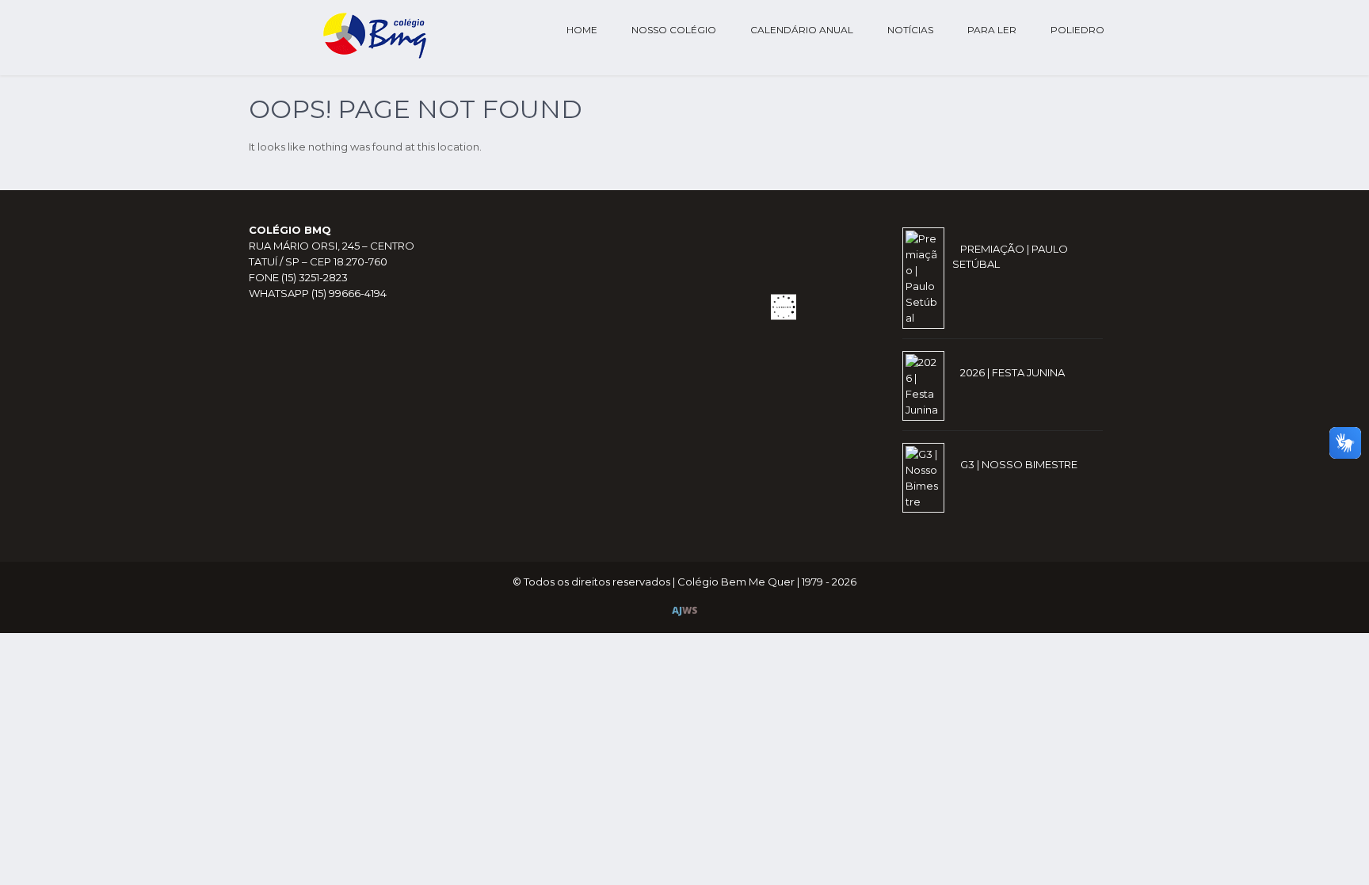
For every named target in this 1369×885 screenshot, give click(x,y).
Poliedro (1077, 30)
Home (581, 30)
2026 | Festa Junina (1012, 372)
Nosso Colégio (673, 30)
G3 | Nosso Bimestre (1018, 464)
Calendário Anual (801, 30)
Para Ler (991, 30)
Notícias (910, 30)
